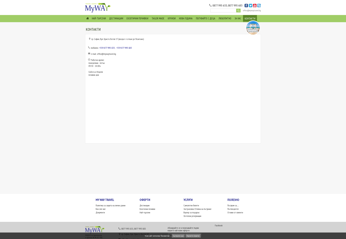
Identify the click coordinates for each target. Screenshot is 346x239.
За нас (238, 18)
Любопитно (225, 18)
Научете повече (193, 235)
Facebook (218, 225)
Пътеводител (233, 209)
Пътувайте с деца (205, 18)
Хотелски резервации (192, 216)
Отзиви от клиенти (235, 212)
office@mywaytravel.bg (252, 10)
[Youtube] (255, 6)
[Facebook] (246, 6)
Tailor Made (158, 18)
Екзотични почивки (137, 18)
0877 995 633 (219, 5)
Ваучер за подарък (191, 212)
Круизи (172, 18)
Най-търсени (99, 18)
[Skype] (259, 6)
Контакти (250, 18)
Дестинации (116, 18)
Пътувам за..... (233, 205)
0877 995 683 (235, 5)
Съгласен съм (178, 235)
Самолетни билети (191, 205)
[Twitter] (250, 6)
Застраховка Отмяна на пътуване (197, 209)
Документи (100, 212)
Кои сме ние (101, 209)
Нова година (185, 18)
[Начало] (98, 12)
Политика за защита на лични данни (110, 205)
